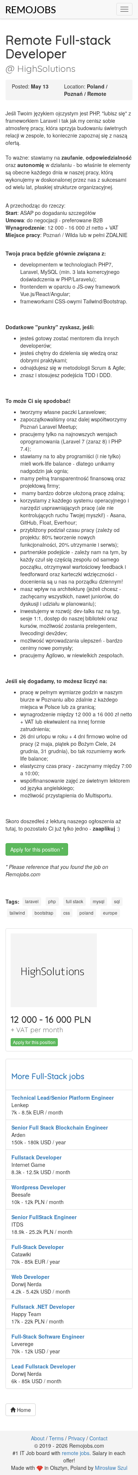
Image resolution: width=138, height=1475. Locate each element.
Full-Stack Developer (37, 1246)
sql (117, 901)
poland (86, 913)
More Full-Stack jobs (47, 1076)
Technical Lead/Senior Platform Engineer (62, 1097)
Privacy (76, 1438)
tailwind (17, 913)
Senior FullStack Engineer (44, 1217)
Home (23, 1409)
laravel (32, 901)
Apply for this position (34, 1042)
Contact (98, 1438)
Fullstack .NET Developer (43, 1306)
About (38, 1438)
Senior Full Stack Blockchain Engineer (59, 1127)
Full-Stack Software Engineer (47, 1336)
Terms (56, 1438)
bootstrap (44, 913)
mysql (99, 901)
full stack (74, 901)
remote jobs (75, 1453)
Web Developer (30, 1276)
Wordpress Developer (38, 1187)
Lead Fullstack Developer (43, 1366)
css (66, 913)
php (52, 901)
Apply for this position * (36, 849)
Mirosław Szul (111, 1467)
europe (110, 913)
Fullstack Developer (36, 1157)
